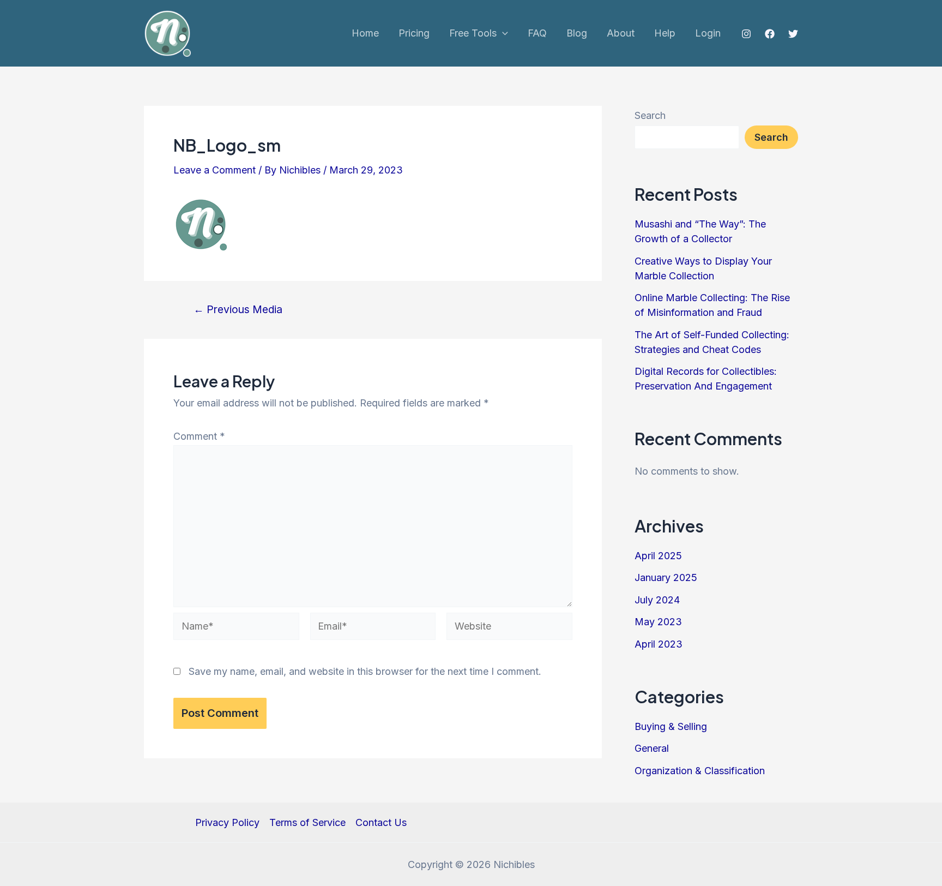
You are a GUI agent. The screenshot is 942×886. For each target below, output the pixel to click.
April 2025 (658, 555)
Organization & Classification (700, 770)
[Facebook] (770, 34)
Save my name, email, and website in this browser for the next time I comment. (365, 671)
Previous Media (238, 309)
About (621, 33)
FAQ (537, 33)
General (652, 748)
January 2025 (666, 577)
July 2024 (657, 600)
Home (365, 33)
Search (650, 115)
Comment (199, 436)
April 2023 (659, 644)
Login (708, 33)
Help (664, 33)
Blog (576, 33)
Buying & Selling (671, 726)
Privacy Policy (227, 822)
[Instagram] (746, 34)
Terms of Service (307, 822)
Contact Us (381, 822)
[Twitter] (793, 34)
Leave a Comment (214, 170)
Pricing (414, 33)
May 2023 (658, 621)
